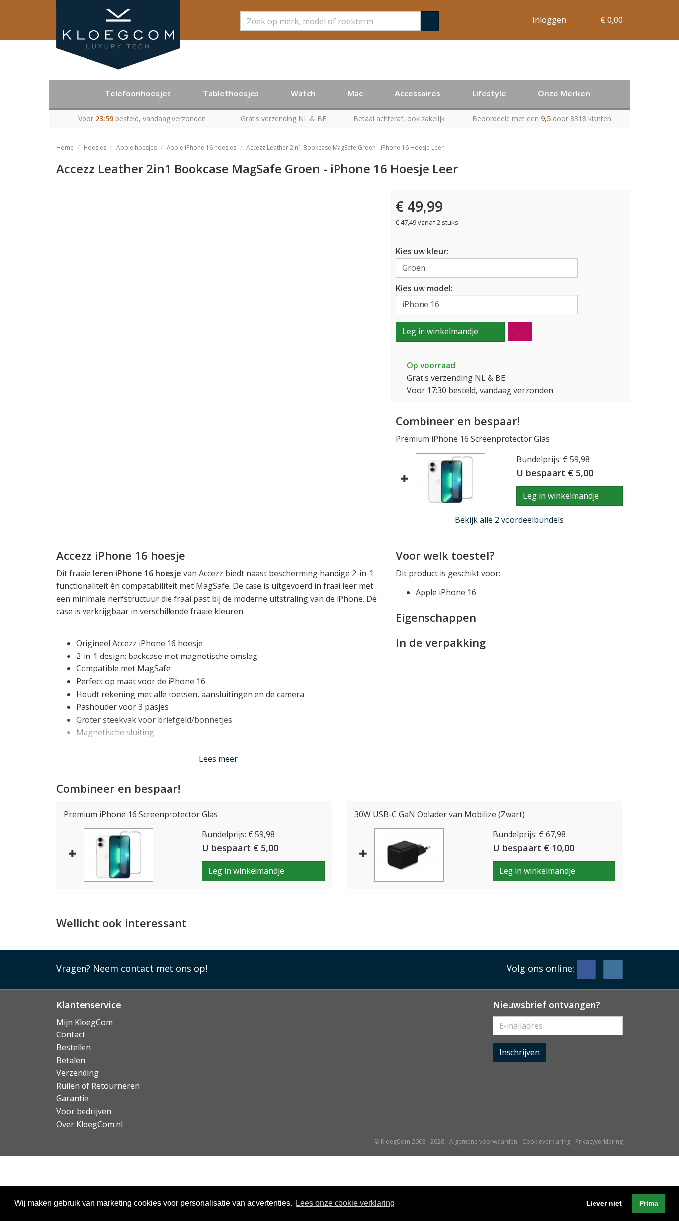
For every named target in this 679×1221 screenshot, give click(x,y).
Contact (70, 1034)
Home (65, 147)
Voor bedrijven (83, 1111)
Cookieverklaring (546, 1141)
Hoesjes (95, 147)
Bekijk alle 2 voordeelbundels (509, 519)
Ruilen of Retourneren (98, 1085)
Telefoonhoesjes (138, 93)
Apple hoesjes (136, 147)
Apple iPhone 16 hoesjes (201, 147)
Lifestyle (489, 93)
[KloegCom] (118, 35)
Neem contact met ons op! (150, 968)
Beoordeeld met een (541, 118)
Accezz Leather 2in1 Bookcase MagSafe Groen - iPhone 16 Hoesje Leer (345, 147)
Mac (355, 93)
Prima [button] (648, 1203)
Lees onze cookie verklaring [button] (345, 1203)
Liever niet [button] (604, 1203)
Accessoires (417, 93)
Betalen (70, 1060)
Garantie (72, 1098)
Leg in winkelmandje (440, 331)
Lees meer (218, 758)
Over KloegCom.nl (89, 1124)
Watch (303, 93)
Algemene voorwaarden (483, 1141)
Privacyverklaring (599, 1141)
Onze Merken (564, 93)
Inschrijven (519, 1052)
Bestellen (73, 1047)
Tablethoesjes (231, 93)
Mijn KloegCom (84, 1022)
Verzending (77, 1072)
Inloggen (549, 19)
